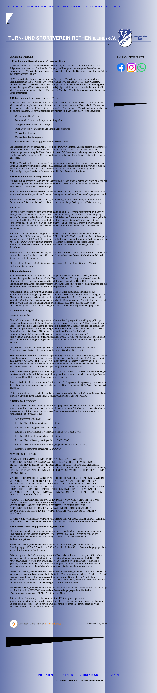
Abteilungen (57, 6)
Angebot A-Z (79, 6)
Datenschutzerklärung (80, 675)
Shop (116, 6)
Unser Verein (34, 6)
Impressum (45, 675)
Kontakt (96, 6)
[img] (78, 38)
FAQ (107, 6)
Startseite (15, 6)
